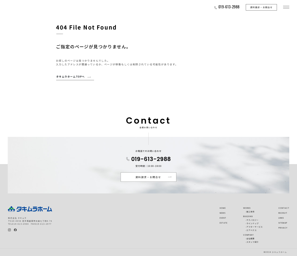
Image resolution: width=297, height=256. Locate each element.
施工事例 (250, 211)
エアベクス (251, 230)
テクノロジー (252, 220)
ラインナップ (252, 223)
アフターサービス (254, 226)
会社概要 (250, 238)
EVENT (223, 218)
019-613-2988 (151, 159)
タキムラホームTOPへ (70, 76)
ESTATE (223, 223)
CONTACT (283, 208)
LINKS (281, 218)
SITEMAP (282, 223)
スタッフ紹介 (252, 242)
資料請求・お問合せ (261, 7)
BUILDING (248, 217)
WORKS (247, 208)
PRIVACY (282, 228)
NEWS (223, 213)
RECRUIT (282, 213)
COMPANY (248, 235)
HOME (223, 208)
